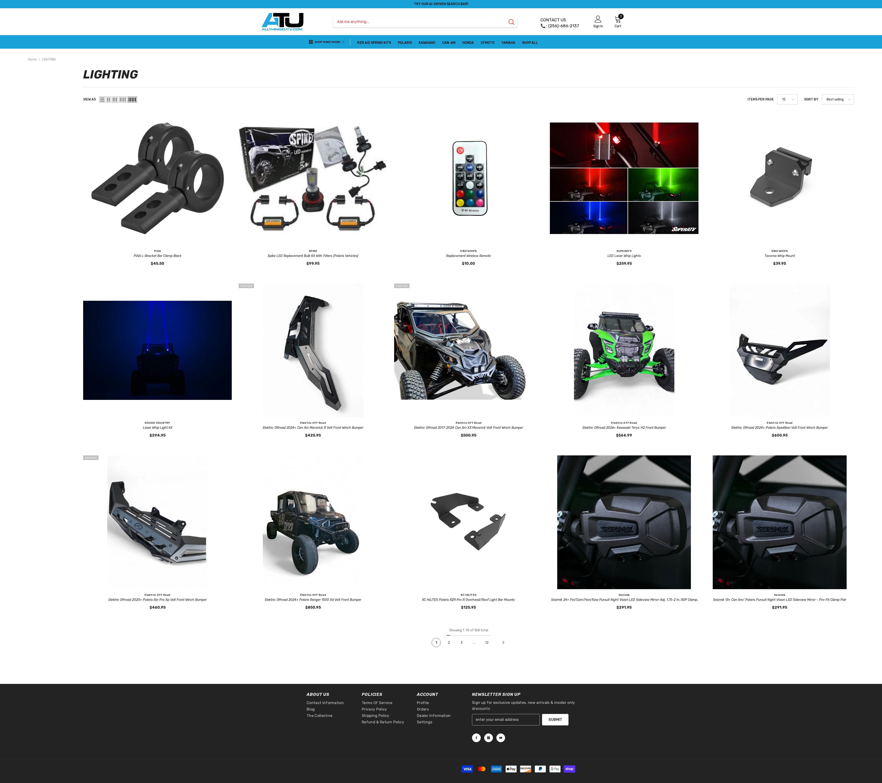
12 (487, 643)
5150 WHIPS (468, 251)
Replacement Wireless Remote (468, 256)
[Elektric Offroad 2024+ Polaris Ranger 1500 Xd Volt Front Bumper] (313, 522)
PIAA (157, 251)
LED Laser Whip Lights (624, 256)
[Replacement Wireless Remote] (468, 178)
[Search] (425, 21)
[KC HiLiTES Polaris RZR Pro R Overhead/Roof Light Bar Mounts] (468, 522)
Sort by (811, 99)
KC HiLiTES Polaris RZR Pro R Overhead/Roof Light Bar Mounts (468, 600)
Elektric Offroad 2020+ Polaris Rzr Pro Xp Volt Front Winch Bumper (157, 600)
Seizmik (624, 594)
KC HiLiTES (468, 594)
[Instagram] (488, 737)
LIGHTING (49, 59)
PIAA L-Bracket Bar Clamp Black (157, 256)
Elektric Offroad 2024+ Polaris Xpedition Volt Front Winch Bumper (779, 428)
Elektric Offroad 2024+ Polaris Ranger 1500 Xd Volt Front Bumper (313, 600)
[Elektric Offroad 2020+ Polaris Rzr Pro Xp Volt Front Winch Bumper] (157, 522)
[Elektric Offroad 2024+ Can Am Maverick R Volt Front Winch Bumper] (313, 350)
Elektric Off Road (313, 422)
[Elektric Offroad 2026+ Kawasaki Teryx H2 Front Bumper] (624, 350)
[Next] (503, 642)
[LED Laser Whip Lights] (624, 178)
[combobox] (419, 21)
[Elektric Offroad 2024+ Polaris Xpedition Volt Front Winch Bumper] (779, 350)
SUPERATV (624, 251)
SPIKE (313, 251)
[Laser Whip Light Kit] (157, 350)
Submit (555, 719)
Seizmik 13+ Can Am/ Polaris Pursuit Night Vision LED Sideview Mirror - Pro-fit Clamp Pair (779, 600)
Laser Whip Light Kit (157, 428)
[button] (102, 100)
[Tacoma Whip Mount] (779, 178)
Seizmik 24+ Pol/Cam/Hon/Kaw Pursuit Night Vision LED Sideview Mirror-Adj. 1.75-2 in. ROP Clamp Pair (624, 600)
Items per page (761, 99)
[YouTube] (500, 737)
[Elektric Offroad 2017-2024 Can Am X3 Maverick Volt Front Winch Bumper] (468, 350)
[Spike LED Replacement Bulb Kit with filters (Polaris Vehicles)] (313, 178)
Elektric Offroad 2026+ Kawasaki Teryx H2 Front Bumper (624, 428)
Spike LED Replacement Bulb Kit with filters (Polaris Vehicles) (313, 256)
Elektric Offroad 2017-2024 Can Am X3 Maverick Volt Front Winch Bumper (468, 428)
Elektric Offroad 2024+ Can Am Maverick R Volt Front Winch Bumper (313, 428)
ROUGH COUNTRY (157, 422)
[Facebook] (476, 737)
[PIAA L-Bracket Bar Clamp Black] (157, 178)
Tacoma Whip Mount (780, 256)
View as (89, 99)
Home (32, 59)
